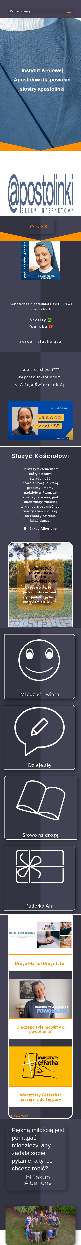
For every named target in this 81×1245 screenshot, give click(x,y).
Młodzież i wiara (39, 694)
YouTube (38, 326)
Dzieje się (39, 765)
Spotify (38, 319)
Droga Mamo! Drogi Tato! (40, 963)
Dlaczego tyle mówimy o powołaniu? (41, 1029)
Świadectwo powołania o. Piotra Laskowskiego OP (40, 574)
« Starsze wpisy (18, 1115)
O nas (39, 226)
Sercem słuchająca (40, 341)
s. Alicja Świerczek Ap (40, 384)
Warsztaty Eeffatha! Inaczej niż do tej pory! (40, 1097)
